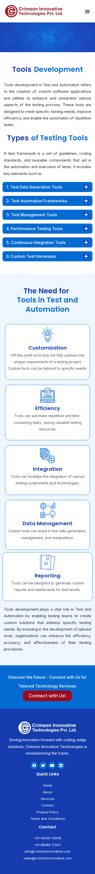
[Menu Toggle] (87, 11)
